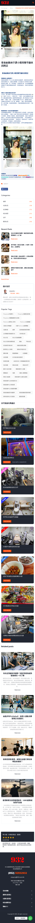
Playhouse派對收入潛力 (9, 322)
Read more (14, 239)
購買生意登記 (7, 894)
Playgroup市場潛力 (8, 314)
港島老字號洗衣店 (21, 349)
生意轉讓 (5, 209)
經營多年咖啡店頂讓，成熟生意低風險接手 (22, 269)
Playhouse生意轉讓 (25, 322)
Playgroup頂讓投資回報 (24, 314)
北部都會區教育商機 (24, 329)
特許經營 (5, 213)
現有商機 (5, 891)
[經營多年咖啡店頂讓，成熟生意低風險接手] (5, 271)
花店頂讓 (5, 365)
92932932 (17, 873)
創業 (4, 201)
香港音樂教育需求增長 (25, 392)
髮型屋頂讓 (22, 396)
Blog (11, 8)
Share (5, 189)
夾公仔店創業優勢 (17, 337)
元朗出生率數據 (7, 326)
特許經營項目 (7, 902)
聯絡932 (5, 906)
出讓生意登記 (7, 898)
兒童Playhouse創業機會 (22, 326)
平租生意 (28, 341)
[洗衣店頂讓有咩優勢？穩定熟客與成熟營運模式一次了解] (5, 236)
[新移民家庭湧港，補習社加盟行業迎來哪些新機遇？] (17, 747)
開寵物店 (5, 373)
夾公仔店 (5, 337)
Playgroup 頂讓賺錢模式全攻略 (11, 318)
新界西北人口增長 (7, 349)
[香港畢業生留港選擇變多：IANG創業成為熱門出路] (17, 788)
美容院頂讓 (6, 361)
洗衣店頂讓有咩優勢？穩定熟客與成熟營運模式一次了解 (22, 234)
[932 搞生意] (5, 2)
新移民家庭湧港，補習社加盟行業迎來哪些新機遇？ (17, 760)
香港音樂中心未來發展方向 (10, 381)
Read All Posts (5, 279)
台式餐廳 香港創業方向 (9, 333)
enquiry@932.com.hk (17, 877)
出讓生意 (5, 205)
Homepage (4, 8)
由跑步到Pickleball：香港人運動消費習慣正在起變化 (17, 717)
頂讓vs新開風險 (23, 373)
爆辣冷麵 (5, 353)
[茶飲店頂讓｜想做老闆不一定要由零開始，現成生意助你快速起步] (5, 259)
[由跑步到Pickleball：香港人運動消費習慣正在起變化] (17, 704)
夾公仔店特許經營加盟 (9, 341)
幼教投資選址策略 (21, 345)
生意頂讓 (5, 357)
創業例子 (6, 184)
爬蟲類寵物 (15, 353)
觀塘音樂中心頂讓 (20, 369)
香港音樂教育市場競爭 (9, 392)
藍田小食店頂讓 (7, 369)
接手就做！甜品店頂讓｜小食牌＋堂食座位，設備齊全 (22, 246)
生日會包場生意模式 (17, 357)
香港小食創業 (6, 377)
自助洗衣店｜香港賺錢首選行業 (22, 361)
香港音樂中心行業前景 (9, 384)
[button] (1, 841)
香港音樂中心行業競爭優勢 (10, 388)
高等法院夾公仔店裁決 (9, 396)
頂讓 (13, 373)
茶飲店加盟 (15, 365)
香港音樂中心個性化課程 (21, 377)
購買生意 (5, 221)
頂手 (4, 217)
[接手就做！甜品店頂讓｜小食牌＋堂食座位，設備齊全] (5, 248)
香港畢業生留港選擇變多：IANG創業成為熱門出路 (17, 801)
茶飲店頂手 (25, 365)
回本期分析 (22, 333)
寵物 (20, 341)
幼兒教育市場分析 (7, 345)
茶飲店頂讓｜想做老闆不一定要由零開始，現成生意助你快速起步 (22, 257)
